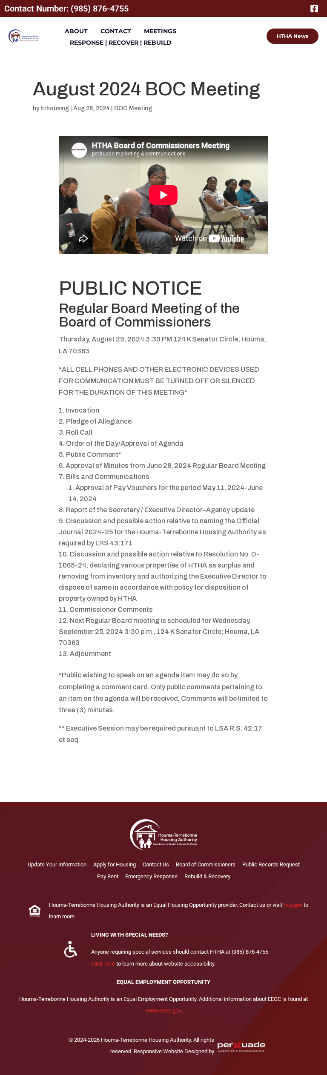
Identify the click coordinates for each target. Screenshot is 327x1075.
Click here (103, 963)
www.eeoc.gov (163, 1010)
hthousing (54, 108)
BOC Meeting (133, 108)
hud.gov (293, 905)
